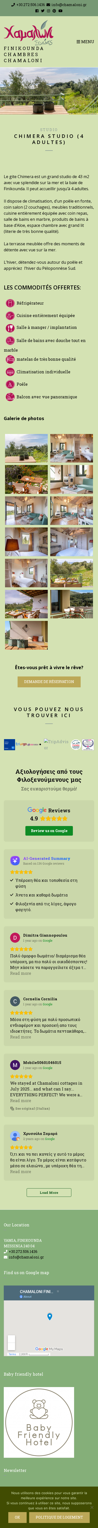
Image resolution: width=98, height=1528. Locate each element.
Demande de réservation (49, 681)
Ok (17, 1517)
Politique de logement (59, 1517)
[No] (91, 1507)
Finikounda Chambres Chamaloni (24, 54)
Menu (87, 41)
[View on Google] (15, 938)
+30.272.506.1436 (30, 4)
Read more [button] (20, 973)
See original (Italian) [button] (32, 1108)
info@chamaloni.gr (69, 4)
